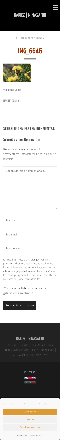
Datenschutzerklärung (36, 435)
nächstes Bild (11, 100)
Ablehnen (30, 419)
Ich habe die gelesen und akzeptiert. (25, 291)
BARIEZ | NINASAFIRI (30, 339)
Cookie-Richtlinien (22, 435)
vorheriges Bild (12, 90)
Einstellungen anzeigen (30, 427)
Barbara (40, 38)
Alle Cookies (30, 411)
